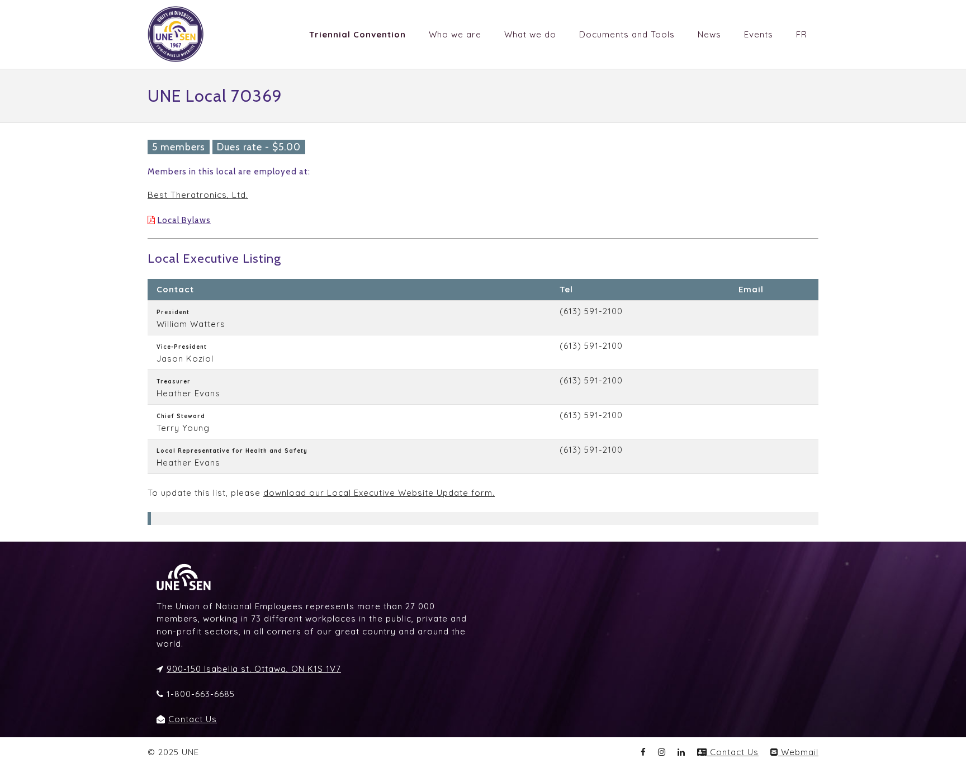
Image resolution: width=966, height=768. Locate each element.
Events (758, 34)
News (709, 34)
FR (801, 34)
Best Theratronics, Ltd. (198, 194)
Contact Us (192, 719)
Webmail (798, 752)
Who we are (455, 34)
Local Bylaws (184, 220)
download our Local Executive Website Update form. (379, 492)
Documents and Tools (627, 34)
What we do (530, 34)
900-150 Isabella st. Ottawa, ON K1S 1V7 (254, 668)
